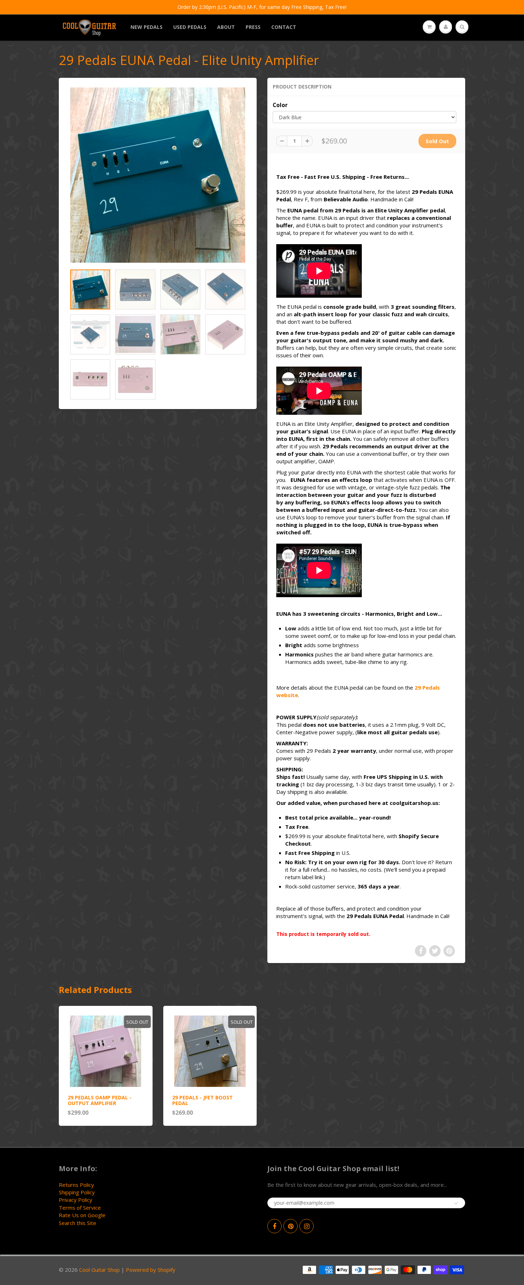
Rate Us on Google (82, 1215)
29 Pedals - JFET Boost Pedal (202, 1100)
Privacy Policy (75, 1199)
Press (253, 27)
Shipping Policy (77, 1192)
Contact (283, 27)
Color (280, 105)
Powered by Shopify (150, 1269)
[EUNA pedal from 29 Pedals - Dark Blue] (158, 175)
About (226, 27)
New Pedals (146, 27)
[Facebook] (274, 1226)
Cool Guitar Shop (99, 1269)
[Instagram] (306, 1226)
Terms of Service (80, 1207)
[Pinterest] (290, 1226)
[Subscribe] (456, 1203)
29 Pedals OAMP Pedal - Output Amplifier (100, 1100)
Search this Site (77, 1222)
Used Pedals (189, 27)
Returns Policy (76, 1184)
